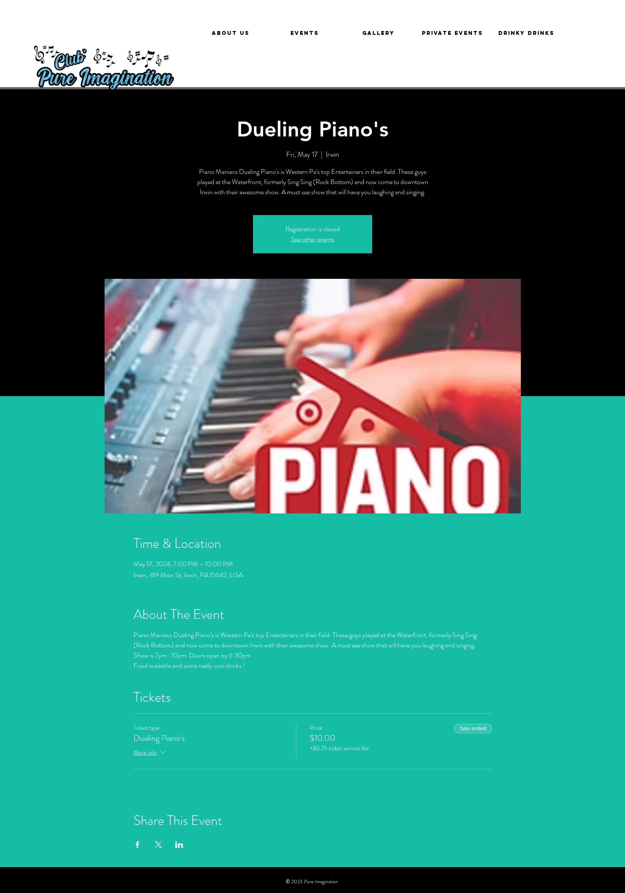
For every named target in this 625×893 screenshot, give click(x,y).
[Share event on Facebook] (138, 844)
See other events (312, 239)
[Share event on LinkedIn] (179, 844)
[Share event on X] (158, 844)
